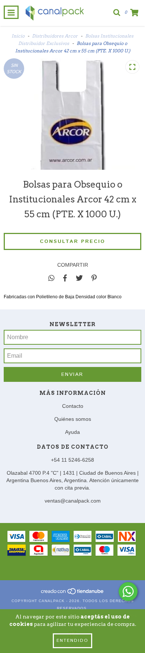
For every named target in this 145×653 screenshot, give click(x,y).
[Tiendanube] (72, 593)
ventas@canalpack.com (73, 501)
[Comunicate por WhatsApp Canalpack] (128, 591)
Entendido (72, 640)
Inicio (18, 36)
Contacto (72, 406)
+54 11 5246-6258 (72, 460)
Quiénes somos (72, 419)
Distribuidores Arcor (55, 36)
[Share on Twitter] (79, 277)
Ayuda (72, 432)
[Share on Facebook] (65, 277)
